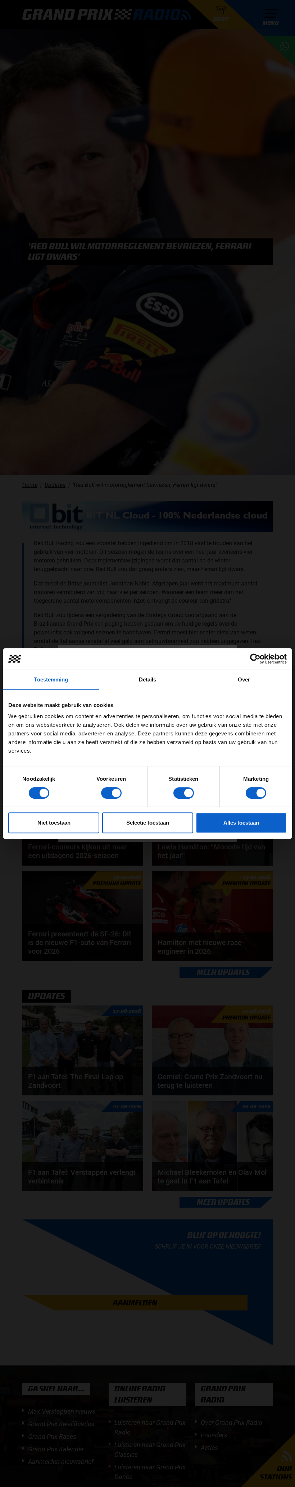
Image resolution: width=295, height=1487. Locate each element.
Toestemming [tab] (51, 679)
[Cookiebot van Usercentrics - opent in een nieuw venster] (255, 658)
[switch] (111, 793)
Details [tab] (147, 679)
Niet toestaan (54, 823)
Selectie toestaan (147, 823)
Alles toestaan (241, 823)
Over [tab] (244, 679)
